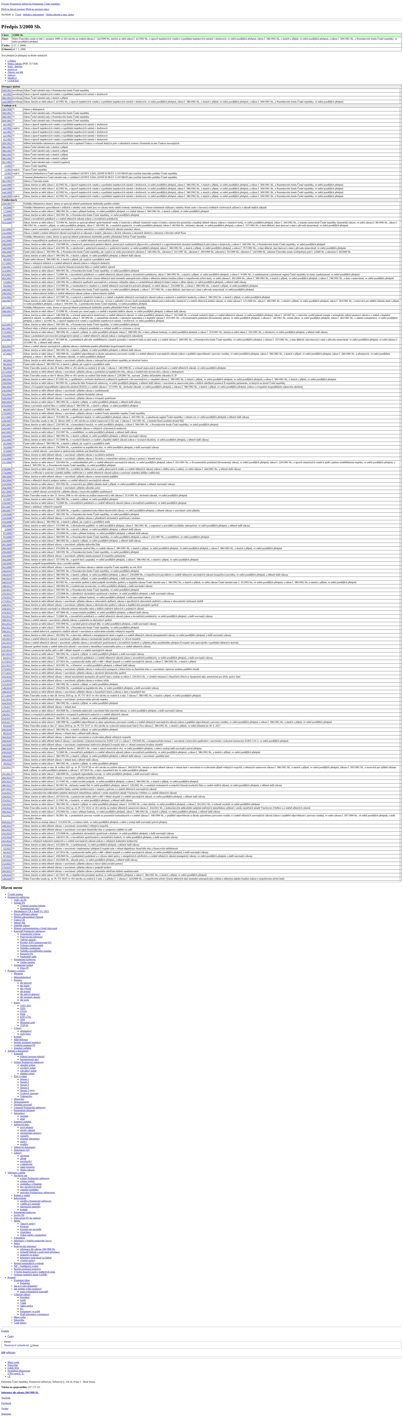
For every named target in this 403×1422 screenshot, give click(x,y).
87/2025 (7, 856)
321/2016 (6, 699)
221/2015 (6, 665)
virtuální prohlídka (29, 1189)
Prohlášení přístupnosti (19, 1370)
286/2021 (6, 785)
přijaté (23, 1158)
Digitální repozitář (23, 1104)
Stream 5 (24, 1090)
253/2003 (6, 339)
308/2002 (6, 311)
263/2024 (6, 841)
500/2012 (6, 631)
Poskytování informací (31, 936)
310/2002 (6, 315)
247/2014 (6, 650)
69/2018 (7, 725)
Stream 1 (24, 1079)
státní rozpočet (27, 1167)
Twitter (4, 1408)
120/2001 (6, 267)
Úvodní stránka (15, 894)
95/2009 (7, 537)
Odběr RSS (13, 1368)
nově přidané (26, 1127)
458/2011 (6, 608)
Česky (11, 1336)
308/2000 (6, 244)
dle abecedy (26, 983)
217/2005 (6, 417)
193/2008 (6, 522)
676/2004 (6, 405)
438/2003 (6, 350)
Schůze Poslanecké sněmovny (29, 1062)
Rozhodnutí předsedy (24, 1110)
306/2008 (6, 525)
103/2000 (6, 222)
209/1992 (6, 143)
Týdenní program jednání (32, 905)
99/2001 (7, 259)
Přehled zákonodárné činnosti (28, 917)
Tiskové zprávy (27, 1223)
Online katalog (27, 962)
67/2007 (7, 499)
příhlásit (10, 1352)
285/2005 (6, 424)
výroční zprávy (27, 1260)
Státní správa (26, 1305)
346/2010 (6, 578)
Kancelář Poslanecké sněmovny (29, 931)
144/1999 (6, 101)
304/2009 (6, 559)
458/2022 (6, 822)
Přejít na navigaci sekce (37, 9)
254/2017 (6, 718)
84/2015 (7, 657)
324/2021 (6, 792)
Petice (17, 1243)
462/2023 (6, 829)
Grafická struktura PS (24, 1045)
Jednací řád (19, 922)
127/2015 (6, 661)
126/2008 (6, 518)
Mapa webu (20, 1317)
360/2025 (6, 871)
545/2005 (6, 436)
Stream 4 (24, 1087)
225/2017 (6, 710)
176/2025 (6, 867)
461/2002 (6, 328)
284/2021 (6, 777)
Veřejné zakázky (28, 939)
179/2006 (6, 472)
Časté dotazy (20, 1322)
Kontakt (12, 1277)
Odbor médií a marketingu (33, 1235)
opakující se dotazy (29, 1254)
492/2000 (6, 255)
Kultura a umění (22, 1195)
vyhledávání (26, 1164)
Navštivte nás (20, 1175)
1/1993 (7, 166)
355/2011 (6, 593)
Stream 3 (24, 1085)
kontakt (24, 1209)
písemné (24, 1116)
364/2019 (6, 737)
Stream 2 (24, 1082)
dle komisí (25, 991)
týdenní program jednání (32, 1056)
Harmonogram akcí (29, 908)
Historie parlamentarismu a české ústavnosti (35, 928)
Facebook (6, 1403)
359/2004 (6, 383)
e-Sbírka (12, 60)
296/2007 (6, 510)
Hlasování (19, 1099)
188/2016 (6, 691)
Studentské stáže (28, 956)
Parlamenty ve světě (30, 1311)
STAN (23, 1011)
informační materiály (30, 1206)
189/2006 (6, 476)
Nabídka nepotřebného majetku (35, 951)
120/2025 (6, 860)
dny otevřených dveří (30, 1186)
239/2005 (6, 421)
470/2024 (6, 844)
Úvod (18, 14)
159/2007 (6, 503)
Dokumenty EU (22, 1150)
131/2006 (6, 462)
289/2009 (6, 548)
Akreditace (25, 1232)
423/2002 (6, 324)
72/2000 (7, 218)
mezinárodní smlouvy (31, 1133)
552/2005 (6, 439)
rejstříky (24, 1144)
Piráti (22, 1014)
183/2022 (6, 808)
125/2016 (6, 684)
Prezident (24, 1297)
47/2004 (7, 353)
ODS (22, 1008)
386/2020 (6, 748)
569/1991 (6, 90)
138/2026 (6, 878)
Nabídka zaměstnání (30, 948)
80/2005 (7, 409)
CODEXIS (13, 80)
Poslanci (18, 980)
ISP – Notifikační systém (26, 1266)
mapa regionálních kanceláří (34, 1291)
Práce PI (24, 968)
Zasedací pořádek (22, 1048)
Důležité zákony (22, 925)
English (5, 1331)
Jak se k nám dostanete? (26, 1286)
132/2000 (6, 233)
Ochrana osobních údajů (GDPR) (30, 1274)
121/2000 (6, 229)
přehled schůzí (27, 1073)
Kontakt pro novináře (30, 1229)
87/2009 (7, 533)
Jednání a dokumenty (33, 14)
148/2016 (6, 688)
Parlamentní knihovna (25, 959)
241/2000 (6, 240)
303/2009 (6, 556)
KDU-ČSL (25, 1017)
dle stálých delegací (30, 994)
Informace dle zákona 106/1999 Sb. (20, 1392)
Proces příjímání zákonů (26, 914)
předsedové (25, 1031)
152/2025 (6, 863)
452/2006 (6, 495)
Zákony (18, 1153)
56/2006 (7, 447)
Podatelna (25, 1283)
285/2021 (6, 781)
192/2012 (6, 616)
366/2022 (6, 811)
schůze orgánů (27, 1181)
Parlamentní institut (23, 965)
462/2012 (6, 627)
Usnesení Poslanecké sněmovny (30, 1107)
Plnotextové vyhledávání (16, 1345)
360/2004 (6, 387)
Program (24, 1226)
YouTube (5, 1398)
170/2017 (6, 707)
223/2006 (6, 484)
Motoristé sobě (27, 1022)
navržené (24, 1155)
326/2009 (6, 563)
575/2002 (6, 332)
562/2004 (6, 394)
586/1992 (6, 98)
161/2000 (6, 236)
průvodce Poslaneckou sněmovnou (37, 1192)
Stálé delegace (21, 1039)
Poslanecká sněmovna (18, 897)
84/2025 (7, 852)
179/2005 (6, 413)
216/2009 (6, 540)
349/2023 (6, 826)
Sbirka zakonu (15, 63)
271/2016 (6, 695)
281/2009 (6, 544)
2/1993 (7, 173)
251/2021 (6, 774)
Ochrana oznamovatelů (31, 945)
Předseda (18, 973)
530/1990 (6, 109)
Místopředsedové (22, 977)
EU (22, 1308)
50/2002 (7, 285)
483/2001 (6, 278)
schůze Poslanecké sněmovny (35, 1178)
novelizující (26, 1161)
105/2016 (6, 676)
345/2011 (6, 590)
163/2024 (6, 837)
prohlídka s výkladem (31, 1184)
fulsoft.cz (12, 77)
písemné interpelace (30, 1138)
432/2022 (6, 815)
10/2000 (7, 207)
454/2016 (6, 703)
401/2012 (6, 623)
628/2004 (6, 398)
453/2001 (6, 274)
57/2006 (7, 451)
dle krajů (24, 1000)
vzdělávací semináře (30, 1203)
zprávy (23, 1141)
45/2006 (7, 443)
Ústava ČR (19, 919)
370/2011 (6, 597)
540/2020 (6, 756)
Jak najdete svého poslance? (28, 1288)
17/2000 (7, 211)
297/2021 (6, 789)
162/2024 (6, 833)
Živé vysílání (20, 1076)
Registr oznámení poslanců (27, 1042)
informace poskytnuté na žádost (35, 1257)
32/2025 (7, 848)
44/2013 (7, 635)
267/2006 (6, 491)
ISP (3, 1352)
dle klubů (24, 985)
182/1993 (6, 181)
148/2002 (6, 289)
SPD (22, 1019)
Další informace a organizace (34, 1314)
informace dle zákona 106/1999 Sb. (37, 1249)
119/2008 (6, 514)
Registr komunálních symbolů (29, 1263)
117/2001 (6, 263)
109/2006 (6, 454)
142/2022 (6, 804)
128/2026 (6, 875)
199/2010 (6, 574)
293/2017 (6, 722)
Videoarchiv (26, 1096)
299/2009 (6, 552)
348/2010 (6, 582)
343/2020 (6, 744)
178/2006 (6, 469)
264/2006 (6, 488)
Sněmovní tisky (21, 1124)
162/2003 (6, 336)
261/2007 (6, 506)
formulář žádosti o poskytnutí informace (40, 1252)
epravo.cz (12, 69)
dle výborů (25, 988)
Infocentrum (20, 1198)
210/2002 (6, 297)
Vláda (23, 1303)
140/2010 (6, 571)
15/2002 (7, 282)
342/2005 (6, 428)
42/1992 (7, 94)
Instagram (6, 1414)
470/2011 (6, 612)
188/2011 (6, 586)
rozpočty (24, 1136)
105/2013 (6, 639)
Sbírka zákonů (27, 1170)
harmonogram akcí (29, 1059)
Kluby (17, 1002)
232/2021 (6, 767)
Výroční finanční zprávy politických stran (34, 1271)
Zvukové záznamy (29, 1093)
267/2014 (6, 654)
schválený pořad (28, 1070)
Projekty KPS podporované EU (36, 942)
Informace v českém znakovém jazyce (33, 1240)
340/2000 (6, 248)
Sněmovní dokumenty (25, 1147)
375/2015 (6, 669)
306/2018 (6, 729)
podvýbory (25, 1034)
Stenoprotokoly (21, 1102)
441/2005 (6, 432)
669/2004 (6, 402)
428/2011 (6, 605)
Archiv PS (19, 1215)
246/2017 (6, 714)
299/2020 (6, 741)
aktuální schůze (27, 1065)
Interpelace (19, 1113)
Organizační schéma (30, 934)
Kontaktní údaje (22, 1280)
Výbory (18, 1028)
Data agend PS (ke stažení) (27, 1218)
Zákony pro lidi (15, 72)
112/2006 (6, 458)
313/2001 (6, 270)
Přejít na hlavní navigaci (13, 9)
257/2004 (6, 371)
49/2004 (7, 360)
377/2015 (6, 673)
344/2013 (6, 646)
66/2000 (7, 215)
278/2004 (6, 375)
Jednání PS (19, 902)
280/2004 (6, 379)
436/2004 (6, 390)
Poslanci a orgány (16, 970)
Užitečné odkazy (22, 1294)
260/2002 (6, 301)
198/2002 (6, 293)
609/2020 (6, 759)
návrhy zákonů (27, 1130)
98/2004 (7, 368)
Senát (23, 1300)
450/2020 (6, 752)
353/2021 (6, 800)
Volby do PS (20, 900)
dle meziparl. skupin (30, 997)
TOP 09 (24, 1025)
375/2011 (6, 601)
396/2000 (6, 252)
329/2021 (6, 796)
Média (17, 1220)
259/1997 (6, 203)
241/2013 (6, 642)
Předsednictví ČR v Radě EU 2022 (31, 911)
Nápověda (19, 1320)
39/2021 (7, 763)
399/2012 (6, 620)
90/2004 (7, 364)
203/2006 (6, 480)
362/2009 (6, 567)
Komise (18, 1036)
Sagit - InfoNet (15, 66)
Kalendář (18, 1053)
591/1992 (6, 162)
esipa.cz (11, 75)
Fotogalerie (19, 1237)
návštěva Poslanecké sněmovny (35, 1201)
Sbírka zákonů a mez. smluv (60, 14)
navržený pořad (28, 1068)
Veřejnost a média (16, 1172)
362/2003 (6, 346)
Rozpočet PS (26, 953)
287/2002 (6, 307)
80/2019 (7, 733)
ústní (22, 1119)
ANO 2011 (25, 1005)
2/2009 (7, 529)
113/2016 (6, 680)
